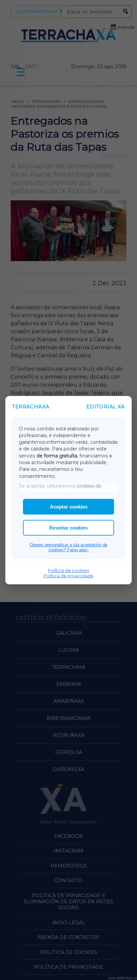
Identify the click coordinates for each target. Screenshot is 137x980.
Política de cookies (68, 570)
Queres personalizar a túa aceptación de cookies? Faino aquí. (68, 547)
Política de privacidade (68, 575)
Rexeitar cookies (68, 528)
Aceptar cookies (68, 507)
